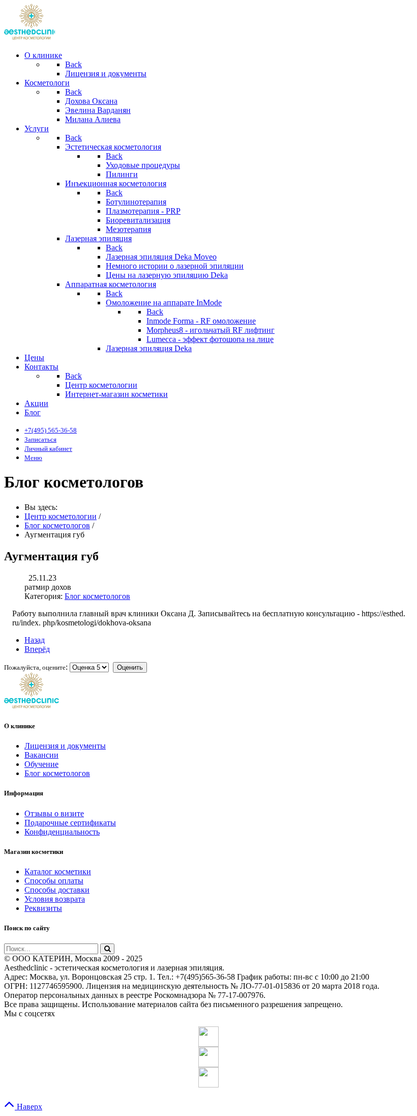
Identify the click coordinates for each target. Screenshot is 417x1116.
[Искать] (107, 948)
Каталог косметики (57, 871)
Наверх (28, 1106)
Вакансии (41, 755)
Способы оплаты (53, 880)
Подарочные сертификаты (70, 822)
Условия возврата (54, 899)
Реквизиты (43, 908)
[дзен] (208, 1077)
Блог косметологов (97, 596)
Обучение (41, 764)
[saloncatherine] (208, 1057)
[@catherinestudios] (208, 1036)
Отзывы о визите (54, 813)
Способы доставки (57, 889)
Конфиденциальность (62, 831)
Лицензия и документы (65, 745)
